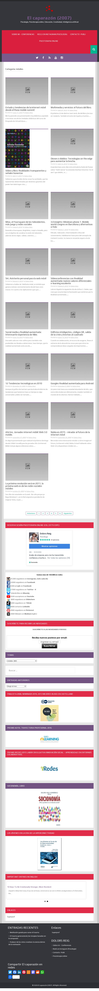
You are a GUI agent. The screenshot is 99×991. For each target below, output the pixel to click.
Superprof (11, 917)
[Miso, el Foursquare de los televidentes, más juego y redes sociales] (26, 206)
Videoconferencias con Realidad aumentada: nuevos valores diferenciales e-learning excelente (71, 281)
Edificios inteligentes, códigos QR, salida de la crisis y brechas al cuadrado (71, 333)
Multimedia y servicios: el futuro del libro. (71, 107)
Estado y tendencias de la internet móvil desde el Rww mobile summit (25, 108)
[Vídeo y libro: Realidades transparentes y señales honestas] (17, 148)
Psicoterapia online (48, 41)
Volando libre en (20, 593)
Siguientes (68, 513)
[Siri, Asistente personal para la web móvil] (26, 262)
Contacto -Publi (78, 34)
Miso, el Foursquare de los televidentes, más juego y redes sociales (25, 223)
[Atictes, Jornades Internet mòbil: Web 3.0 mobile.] (26, 416)
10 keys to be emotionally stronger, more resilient (29, 887)
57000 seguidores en (23, 589)
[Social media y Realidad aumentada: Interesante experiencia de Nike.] (26, 316)
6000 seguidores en (21, 603)
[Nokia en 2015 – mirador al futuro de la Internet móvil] (72, 416)
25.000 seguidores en (29, 579)
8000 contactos (20, 607)
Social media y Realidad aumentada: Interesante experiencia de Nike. (23, 333)
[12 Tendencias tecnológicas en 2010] (26, 367)
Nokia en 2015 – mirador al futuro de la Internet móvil (70, 433)
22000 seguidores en (23, 582)
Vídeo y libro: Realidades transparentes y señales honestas (25, 171)
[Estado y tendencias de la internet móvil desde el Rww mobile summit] (26, 91)
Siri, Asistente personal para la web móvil (25, 278)
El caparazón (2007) (49, 17)
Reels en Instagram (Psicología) (52, 34)
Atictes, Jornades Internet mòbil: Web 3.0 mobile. (26, 433)
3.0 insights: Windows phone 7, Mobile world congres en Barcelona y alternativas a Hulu (72, 224)
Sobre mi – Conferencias (23, 34)
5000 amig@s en (21, 586)
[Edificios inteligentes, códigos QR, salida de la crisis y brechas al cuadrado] (72, 316)
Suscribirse (49, 646)
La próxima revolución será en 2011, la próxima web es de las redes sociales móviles (24, 486)
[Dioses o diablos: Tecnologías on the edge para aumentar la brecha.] (72, 142)
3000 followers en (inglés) (24, 614)
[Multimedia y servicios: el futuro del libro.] (72, 91)
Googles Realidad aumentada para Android (72, 383)
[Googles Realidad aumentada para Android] (72, 367)
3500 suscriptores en (22, 596)
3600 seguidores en (23, 599)
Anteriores (31, 513)
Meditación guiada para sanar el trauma (24, 932)
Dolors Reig (29, 113)
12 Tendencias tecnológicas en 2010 (23, 383)
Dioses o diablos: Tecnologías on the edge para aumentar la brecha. (71, 159)
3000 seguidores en (22, 610)
